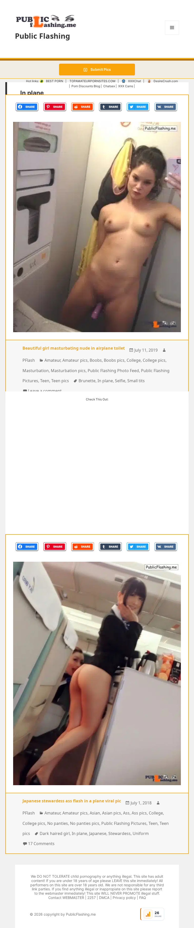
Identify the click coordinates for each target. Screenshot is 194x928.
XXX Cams (125, 86)
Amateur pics (75, 360)
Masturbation (35, 370)
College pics (154, 360)
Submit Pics (100, 69)
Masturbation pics (68, 370)
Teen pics (60, 380)
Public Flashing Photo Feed (113, 370)
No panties (57, 823)
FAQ (142, 897)
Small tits (136, 380)
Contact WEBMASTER (66, 897)
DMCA (104, 897)
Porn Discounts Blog (85, 86)
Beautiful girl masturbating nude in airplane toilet (73, 348)
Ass (126, 813)
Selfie (120, 380)
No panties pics (84, 823)
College (134, 360)
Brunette (87, 380)
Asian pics (111, 813)
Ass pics (139, 813)
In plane (105, 380)
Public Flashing (42, 36)
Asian (95, 813)
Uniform (141, 833)
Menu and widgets (172, 34)
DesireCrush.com (166, 81)
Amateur (52, 360)
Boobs (96, 360)
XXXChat (134, 81)
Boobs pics (114, 360)
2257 (91, 897)
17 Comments (41, 843)
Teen (44, 380)
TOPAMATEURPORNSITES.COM (92, 81)
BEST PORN (54, 81)
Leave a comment (45, 391)
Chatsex (109, 86)
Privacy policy (124, 897)
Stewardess (119, 833)
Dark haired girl (55, 833)
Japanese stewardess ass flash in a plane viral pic (71, 801)
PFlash (28, 360)
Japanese (97, 833)
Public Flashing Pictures (124, 823)
